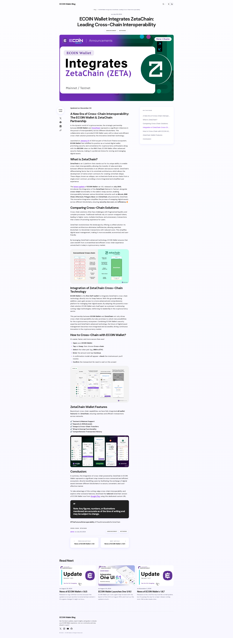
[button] (163, 4)
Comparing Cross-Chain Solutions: (155, 123)
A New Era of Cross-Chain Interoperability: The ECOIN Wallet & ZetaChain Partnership (157, 116)
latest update (79, 187)
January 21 (84, 141)
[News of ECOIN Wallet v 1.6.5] (115, 543)
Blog (95, 9)
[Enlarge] (126, 252)
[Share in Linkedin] (61, 126)
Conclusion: (147, 139)
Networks (122, 30)
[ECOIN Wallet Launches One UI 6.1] (116, 575)
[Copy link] (61, 130)
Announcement (111, 30)
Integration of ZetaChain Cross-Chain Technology (157, 127)
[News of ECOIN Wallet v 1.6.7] (155, 575)
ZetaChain (96, 128)
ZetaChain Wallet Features (152, 135)
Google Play (95, 496)
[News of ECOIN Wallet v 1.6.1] (84, 543)
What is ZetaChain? (150, 120)
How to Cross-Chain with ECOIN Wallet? (157, 131)
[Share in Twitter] (61, 118)
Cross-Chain (74, 528)
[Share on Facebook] (61, 122)
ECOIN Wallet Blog (67, 4)
